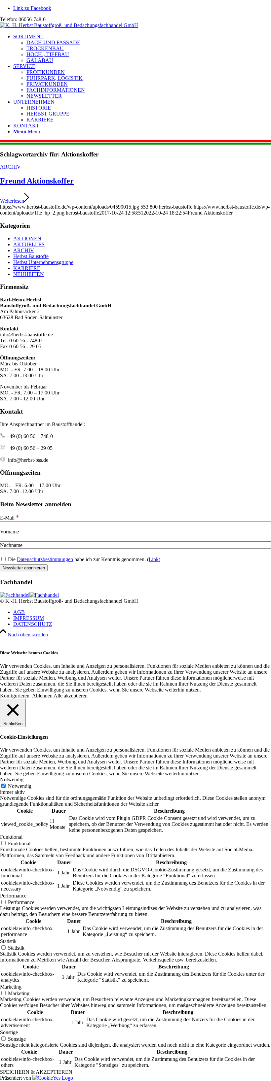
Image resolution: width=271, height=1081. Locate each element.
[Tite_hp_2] (69, 25)
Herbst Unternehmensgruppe (43, 262)
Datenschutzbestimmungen (45, 559)
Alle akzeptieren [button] (71, 695)
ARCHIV (10, 167)
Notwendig (19, 786)
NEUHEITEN (28, 274)
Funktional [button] (11, 837)
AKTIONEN (27, 238)
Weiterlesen (12, 201)
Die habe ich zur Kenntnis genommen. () (83, 559)
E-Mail (9, 518)
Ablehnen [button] (42, 695)
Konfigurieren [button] (14, 695)
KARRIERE (26, 268)
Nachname (11, 545)
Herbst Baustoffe (31, 256)
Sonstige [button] (9, 1032)
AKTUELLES (29, 244)
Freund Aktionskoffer (37, 181)
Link (154, 559)
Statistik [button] (8, 941)
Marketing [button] (10, 987)
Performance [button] (13, 895)
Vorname (9, 531)
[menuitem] (142, 48)
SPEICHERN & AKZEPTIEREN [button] (36, 1072)
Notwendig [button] (11, 779)
